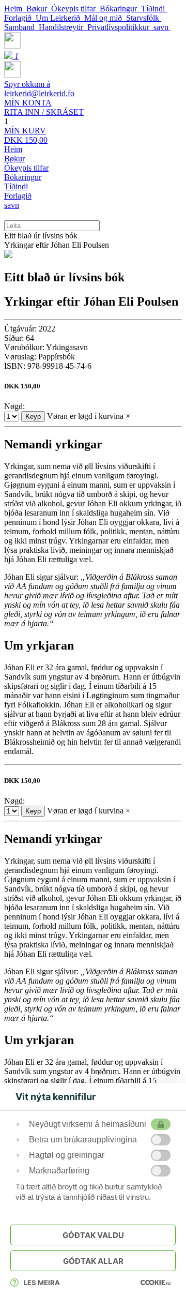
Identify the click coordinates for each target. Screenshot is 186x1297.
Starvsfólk (143, 17)
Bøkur (38, 8)
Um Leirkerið (60, 17)
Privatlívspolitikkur (120, 27)
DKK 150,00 (26, 135)
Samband (21, 27)
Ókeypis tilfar (75, 8)
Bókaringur (120, 8)
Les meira (42, 1282)
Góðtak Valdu (93, 1235)
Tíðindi (154, 8)
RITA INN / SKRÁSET (44, 107)
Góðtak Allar (93, 1261)
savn (162, 27)
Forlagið (20, 17)
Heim (15, 8)
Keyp (33, 416)
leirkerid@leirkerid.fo (39, 89)
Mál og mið (105, 17)
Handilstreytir (63, 27)
